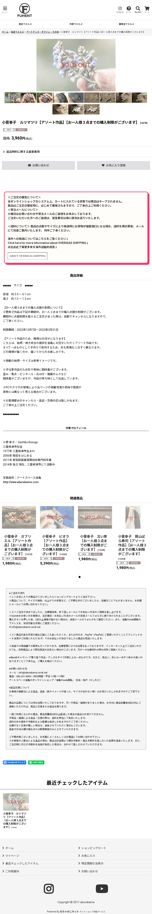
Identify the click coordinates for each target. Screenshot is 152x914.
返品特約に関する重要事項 (23, 151)
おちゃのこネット (69, 911)
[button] (5, 10)
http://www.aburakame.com (21, 482)
